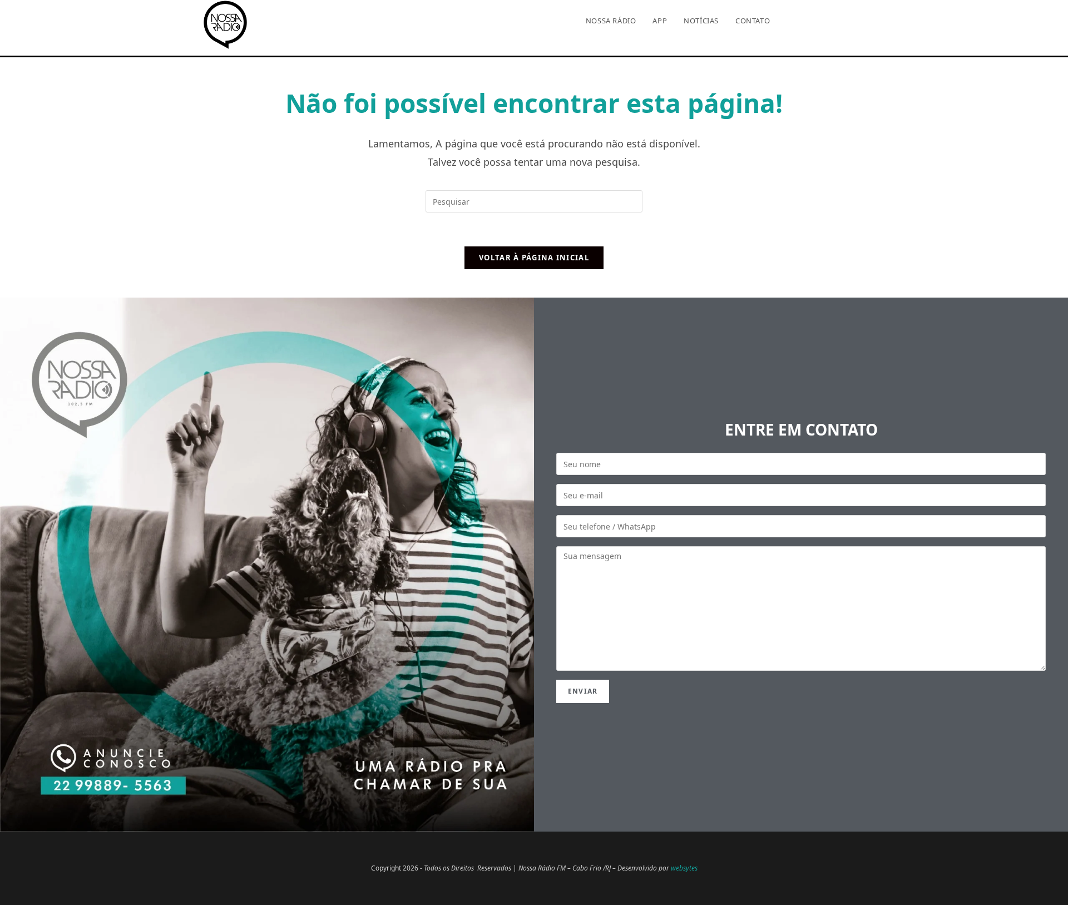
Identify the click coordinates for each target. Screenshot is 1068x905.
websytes (684, 868)
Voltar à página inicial (534, 258)
